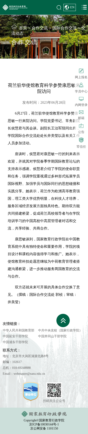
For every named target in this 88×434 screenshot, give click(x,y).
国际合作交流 (64, 28)
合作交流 (40, 28)
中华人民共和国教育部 (18, 330)
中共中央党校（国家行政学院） (60, 330)
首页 (23, 28)
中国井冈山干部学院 (52, 336)
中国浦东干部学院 (15, 342)
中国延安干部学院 (15, 336)
